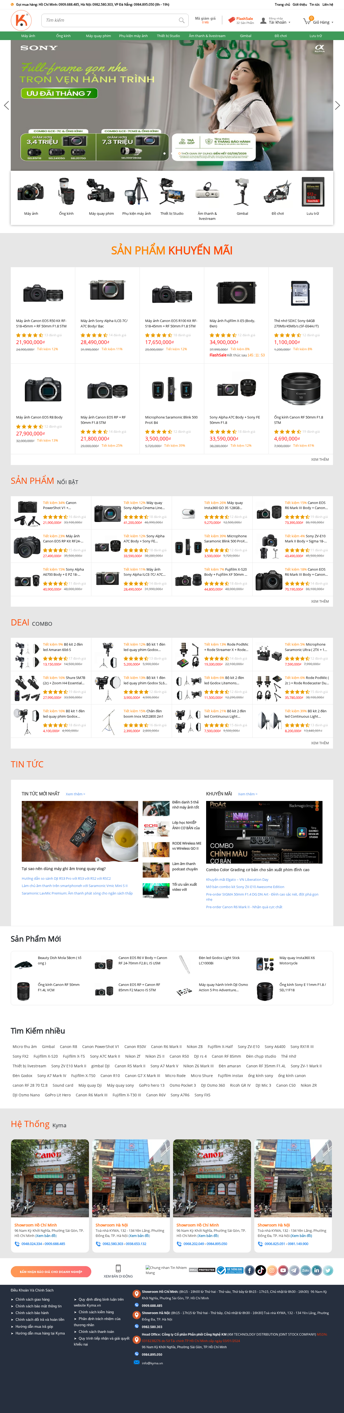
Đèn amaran (230, 1065)
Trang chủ (282, 4)
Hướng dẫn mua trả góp (34, 1327)
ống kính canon (292, 1075)
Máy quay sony (120, 1085)
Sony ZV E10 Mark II (68, 1065)
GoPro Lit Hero (58, 1094)
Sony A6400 (275, 1046)
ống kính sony (260, 1075)
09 (144, 1355)
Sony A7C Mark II (105, 1056)
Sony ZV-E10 (249, 1046)
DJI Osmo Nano (26, 1094)
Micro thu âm (25, 1046)
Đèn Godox (22, 1075)
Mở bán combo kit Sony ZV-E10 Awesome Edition (245, 886)
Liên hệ (327, 4)
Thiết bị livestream (29, 1065)
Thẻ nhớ (288, 1056)
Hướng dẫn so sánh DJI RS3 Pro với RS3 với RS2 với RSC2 (66, 878)
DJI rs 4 (200, 1056)
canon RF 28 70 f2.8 (30, 1085)
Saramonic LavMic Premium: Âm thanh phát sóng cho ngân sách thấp (77, 893)
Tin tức (315, 4)
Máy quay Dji (90, 1085)
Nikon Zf (132, 1056)
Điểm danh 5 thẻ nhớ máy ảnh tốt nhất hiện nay (185, 807)
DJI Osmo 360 (213, 1085)
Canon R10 (110, 1075)
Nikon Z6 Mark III (198, 1065)
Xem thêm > (75, 794)
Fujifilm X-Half (220, 1046)
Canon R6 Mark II (166, 1046)
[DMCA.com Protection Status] (202, 1271)
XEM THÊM (320, 459)
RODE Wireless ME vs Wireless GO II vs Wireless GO (186, 848)
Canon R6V (156, 1094)
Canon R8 (68, 1046)
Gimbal (48, 1046)
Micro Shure (202, 1075)
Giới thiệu (300, 4)
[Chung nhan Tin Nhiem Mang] (166, 1271)
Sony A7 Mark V (164, 1065)
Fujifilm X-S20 (46, 1056)
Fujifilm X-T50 (83, 1075)
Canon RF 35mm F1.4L (266, 1065)
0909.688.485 (152, 1306)
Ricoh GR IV (240, 1085)
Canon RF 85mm (226, 1056)
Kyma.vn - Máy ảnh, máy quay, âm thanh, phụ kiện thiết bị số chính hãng (21, 20)
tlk (182, 21)
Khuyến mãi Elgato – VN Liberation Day (237, 879)
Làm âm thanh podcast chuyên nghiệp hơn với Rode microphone (186, 871)
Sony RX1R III (302, 1046)
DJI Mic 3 (263, 1085)
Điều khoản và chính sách (32, 1290)
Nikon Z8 (195, 1046)
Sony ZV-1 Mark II (306, 1065)
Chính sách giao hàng (32, 1299)
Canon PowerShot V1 (100, 1046)
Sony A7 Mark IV (51, 1075)
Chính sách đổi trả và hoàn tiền (40, 1320)
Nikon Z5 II (154, 1056)
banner (16, 42)
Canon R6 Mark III (92, 1094)
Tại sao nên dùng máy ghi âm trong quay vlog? (64, 868)
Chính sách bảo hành (32, 1313)
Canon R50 (179, 1056)
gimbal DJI (100, 1065)
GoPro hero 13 (151, 1085)
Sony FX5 (202, 1094)
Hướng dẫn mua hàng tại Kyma (40, 1333)
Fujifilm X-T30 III (127, 1094)
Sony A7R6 (180, 1094)
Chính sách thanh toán (96, 1332)
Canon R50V (135, 1046)
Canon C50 (286, 1085)
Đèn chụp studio (261, 1056)
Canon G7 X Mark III (142, 1075)
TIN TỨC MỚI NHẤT (41, 794)
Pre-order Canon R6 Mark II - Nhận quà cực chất (244, 906)
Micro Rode (175, 1075)
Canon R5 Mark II (130, 1065)
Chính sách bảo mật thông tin (39, 1306)
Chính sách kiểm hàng (96, 1312)
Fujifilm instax (230, 1075)
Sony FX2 (20, 1056)
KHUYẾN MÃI (219, 794)
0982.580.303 (152, 1327)
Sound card (63, 1085)
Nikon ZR (309, 1085)
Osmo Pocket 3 (183, 1085)
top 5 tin (150, 794)
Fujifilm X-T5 (74, 1056)
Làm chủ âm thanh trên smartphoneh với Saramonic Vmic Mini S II (75, 885)
